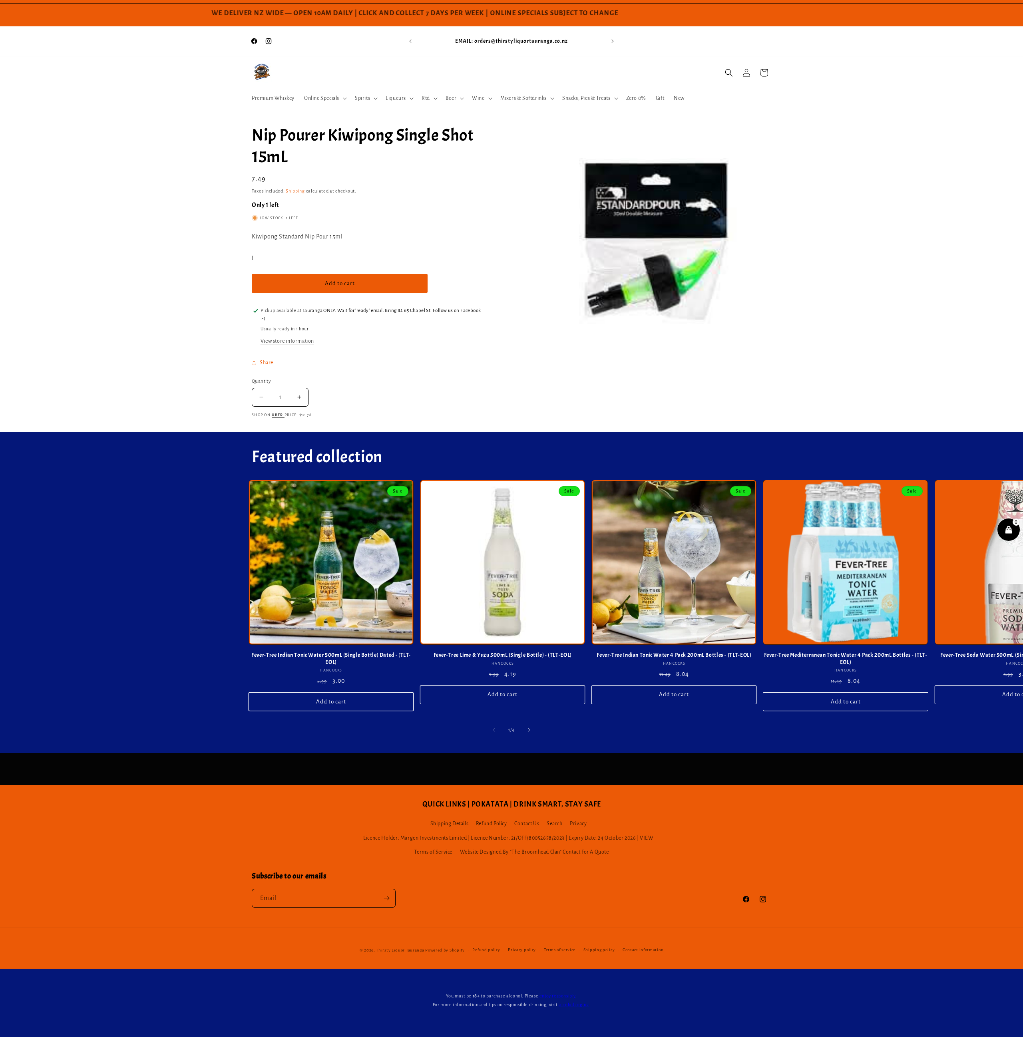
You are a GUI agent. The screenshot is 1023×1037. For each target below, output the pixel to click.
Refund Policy (491, 823)
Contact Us (526, 823)
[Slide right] (529, 730)
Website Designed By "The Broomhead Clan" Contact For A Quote (534, 852)
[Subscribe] (386, 898)
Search (555, 823)
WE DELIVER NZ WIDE (225, 13)
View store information (287, 341)
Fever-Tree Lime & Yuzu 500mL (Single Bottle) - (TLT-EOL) (503, 655)
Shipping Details (449, 823)
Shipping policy (599, 950)
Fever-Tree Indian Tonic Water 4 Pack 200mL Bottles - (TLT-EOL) (674, 655)
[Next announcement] (612, 41)
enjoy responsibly (557, 995)
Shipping (295, 191)
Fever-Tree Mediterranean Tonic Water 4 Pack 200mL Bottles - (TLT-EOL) (845, 659)
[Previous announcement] (410, 41)
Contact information (643, 950)
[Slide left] (494, 730)
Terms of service (559, 950)
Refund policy (486, 950)
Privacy (578, 823)
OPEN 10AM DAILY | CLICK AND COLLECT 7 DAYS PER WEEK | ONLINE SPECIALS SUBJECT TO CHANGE (433, 13)
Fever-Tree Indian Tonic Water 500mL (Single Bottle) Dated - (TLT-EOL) (331, 659)
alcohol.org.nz (574, 1004)
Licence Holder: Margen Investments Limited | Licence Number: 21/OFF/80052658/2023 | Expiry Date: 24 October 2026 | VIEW (508, 838)
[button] (324, 98)
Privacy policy (522, 950)
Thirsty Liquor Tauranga (400, 950)
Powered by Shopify (445, 950)
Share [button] (266, 363)
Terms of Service (433, 852)
